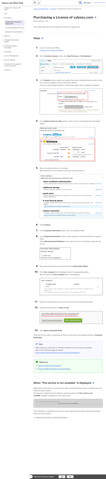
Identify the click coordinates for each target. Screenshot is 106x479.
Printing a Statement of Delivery (49, 365)
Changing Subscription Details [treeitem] (11, 41)
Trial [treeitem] (5, 14)
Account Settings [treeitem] (9, 60)
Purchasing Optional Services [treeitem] (14, 28)
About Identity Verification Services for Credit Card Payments (58, 352)
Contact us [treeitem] (7, 70)
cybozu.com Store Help (41, 9)
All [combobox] (35, 3)
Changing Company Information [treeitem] (10, 47)
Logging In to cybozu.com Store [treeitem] (12, 9)
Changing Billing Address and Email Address (54, 369)
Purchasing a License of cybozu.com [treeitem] (13, 23)
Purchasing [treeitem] (7, 18)
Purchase (53, 9)
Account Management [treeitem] (11, 56)
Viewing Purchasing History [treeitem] (14, 32)
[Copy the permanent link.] (95, 17)
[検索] (80, 3)
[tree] (15, 236)
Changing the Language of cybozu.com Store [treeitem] (12, 65)
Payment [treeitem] (7, 36)
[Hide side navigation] (31, 476)
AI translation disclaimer (99, 2)
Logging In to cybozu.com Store (51, 50)
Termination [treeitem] (8, 52)
